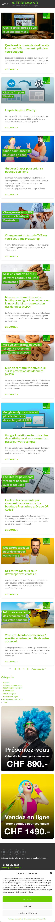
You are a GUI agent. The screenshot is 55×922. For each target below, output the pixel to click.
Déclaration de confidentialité (35, 919)
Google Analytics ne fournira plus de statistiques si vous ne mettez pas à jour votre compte (26, 438)
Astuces (6, 682)
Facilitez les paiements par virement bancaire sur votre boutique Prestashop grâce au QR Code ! (26, 505)
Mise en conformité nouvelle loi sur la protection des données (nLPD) (25, 371)
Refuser (27, 906)
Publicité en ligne (10, 696)
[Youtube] (3, 852)
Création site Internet (12, 687)
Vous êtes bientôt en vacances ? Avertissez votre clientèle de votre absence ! (27, 638)
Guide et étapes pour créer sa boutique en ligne (24, 170)
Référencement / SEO (13, 699)
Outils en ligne (9, 693)
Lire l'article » (11, 69)
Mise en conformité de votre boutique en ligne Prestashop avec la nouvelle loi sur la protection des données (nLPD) (27, 302)
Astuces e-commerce (12, 685)
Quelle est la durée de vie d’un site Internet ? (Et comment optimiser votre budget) (27, 48)
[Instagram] (10, 852)
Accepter (27, 899)
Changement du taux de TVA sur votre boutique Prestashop (26, 237)
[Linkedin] (23, 852)
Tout (5, 702)
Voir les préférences (27, 913)
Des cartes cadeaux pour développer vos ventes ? (21, 572)
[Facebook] (16, 852)
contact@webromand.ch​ (11, 868)
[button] (51, 873)
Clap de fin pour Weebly (20, 110)
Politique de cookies (15, 919)
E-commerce (8, 690)
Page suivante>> (38, 669)
